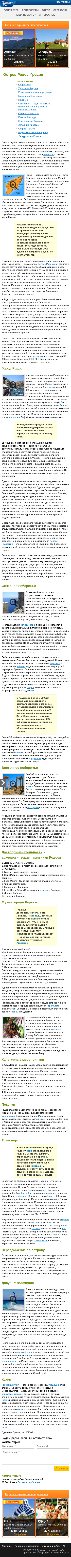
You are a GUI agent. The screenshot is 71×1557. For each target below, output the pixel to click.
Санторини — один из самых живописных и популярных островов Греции (34, 106)
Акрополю (23, 943)
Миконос (23, 99)
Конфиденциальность (26, 1546)
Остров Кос (24, 84)
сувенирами (8, 1116)
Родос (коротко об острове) (33, 132)
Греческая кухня (10, 1384)
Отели (46, 10)
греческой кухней (24, 1352)
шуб (42, 1119)
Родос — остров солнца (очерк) (35, 92)
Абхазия (10, 52)
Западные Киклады (28, 124)
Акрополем (53, 1005)
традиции (54, 1384)
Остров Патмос (26, 128)
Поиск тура (11, 10)
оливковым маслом (12, 1394)
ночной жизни (28, 624)
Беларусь (45, 52)
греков (5, 1400)
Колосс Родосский (47, 264)
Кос (23, 1193)
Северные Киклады (28, 113)
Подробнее (20, 1534)
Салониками (41, 1240)
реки (29, 1150)
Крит (30, 1193)
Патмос (36, 1228)
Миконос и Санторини (30, 96)
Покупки (8, 1104)
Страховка (60, 10)
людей (30, 687)
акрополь (45, 890)
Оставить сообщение (29, 1482)
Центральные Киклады (30, 121)
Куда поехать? (26, 14)
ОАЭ (7, 1521)
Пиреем (64, 1219)
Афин (43, 1190)
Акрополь (48, 154)
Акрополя (55, 663)
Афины (64, 405)
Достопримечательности (22, 852)
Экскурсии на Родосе (29, 136)
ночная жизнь (9, 1361)
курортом (36, 758)
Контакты (63, 2)
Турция (43, 1521)
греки (4, 1427)
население (38, 356)
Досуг (6, 1283)
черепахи (36, 1165)
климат (19, 752)
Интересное (47, 14)
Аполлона (14, 417)
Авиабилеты (30, 10)
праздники (33, 807)
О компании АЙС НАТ (53, 1546)
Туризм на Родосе (28, 88)
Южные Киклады (27, 117)
